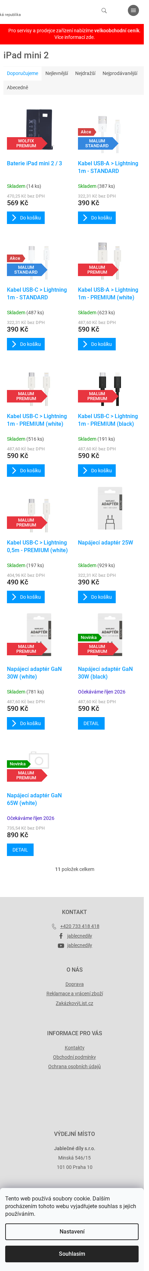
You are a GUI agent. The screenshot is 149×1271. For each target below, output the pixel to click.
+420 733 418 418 (79, 926)
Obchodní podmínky (74, 1057)
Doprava (74, 984)
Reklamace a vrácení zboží (74, 993)
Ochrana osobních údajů (74, 1066)
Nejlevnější (56, 73)
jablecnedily (79, 936)
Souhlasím (72, 1254)
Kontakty (75, 1047)
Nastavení (72, 1231)
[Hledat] (104, 10)
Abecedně (17, 87)
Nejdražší (85, 73)
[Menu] (133, 10)
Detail (91, 723)
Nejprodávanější (120, 73)
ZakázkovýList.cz (74, 1003)
